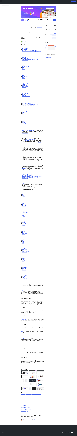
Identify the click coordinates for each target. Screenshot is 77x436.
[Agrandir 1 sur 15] (27, 371)
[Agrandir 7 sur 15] (27, 379)
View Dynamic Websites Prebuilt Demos (30, 139)
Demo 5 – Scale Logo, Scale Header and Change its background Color (30, 177)
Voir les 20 (55, 33)
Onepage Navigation (23, 338)
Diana (23, 419)
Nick (34, 419)
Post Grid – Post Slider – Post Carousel (25, 290)
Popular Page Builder (39, 27)
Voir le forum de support (48, 57)
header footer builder (54, 38)
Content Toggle (23, 352)
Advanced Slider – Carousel (24, 319)
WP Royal (26, 20)
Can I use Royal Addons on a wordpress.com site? (26, 405)
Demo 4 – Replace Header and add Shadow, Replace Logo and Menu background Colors (32, 176)
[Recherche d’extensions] (8, 5)
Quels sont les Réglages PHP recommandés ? (26, 409)
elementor (51, 34)
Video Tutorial (39, 142)
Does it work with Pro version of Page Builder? (26, 407)
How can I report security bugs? (24, 411)
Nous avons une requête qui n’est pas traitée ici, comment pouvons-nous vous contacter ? (31, 394)
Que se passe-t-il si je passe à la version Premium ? (26, 403)
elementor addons (54, 34)
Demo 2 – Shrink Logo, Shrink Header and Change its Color (28, 174)
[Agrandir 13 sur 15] (27, 387)
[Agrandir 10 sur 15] (27, 383)
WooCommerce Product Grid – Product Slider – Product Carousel (28, 299)
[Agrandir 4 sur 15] (27, 375)
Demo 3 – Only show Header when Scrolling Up (27, 175)
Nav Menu (22, 331)
